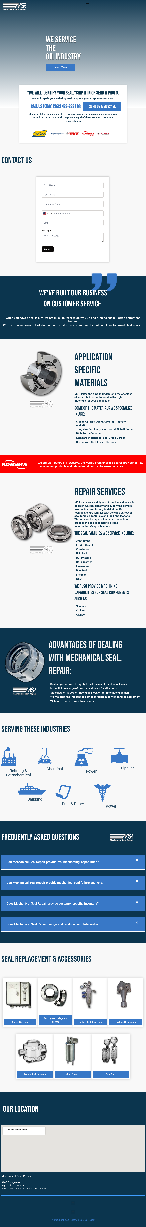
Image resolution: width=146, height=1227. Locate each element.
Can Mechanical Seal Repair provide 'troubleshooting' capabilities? (52, 862)
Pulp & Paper (73, 804)
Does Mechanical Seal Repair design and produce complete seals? (52, 924)
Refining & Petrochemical (18, 772)
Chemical (55, 769)
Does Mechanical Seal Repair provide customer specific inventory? (52, 903)
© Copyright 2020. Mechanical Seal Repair (73, 1220)
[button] (87, 5)
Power (91, 771)
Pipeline (128, 768)
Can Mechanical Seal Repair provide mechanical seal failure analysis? (55, 882)
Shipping (35, 799)
